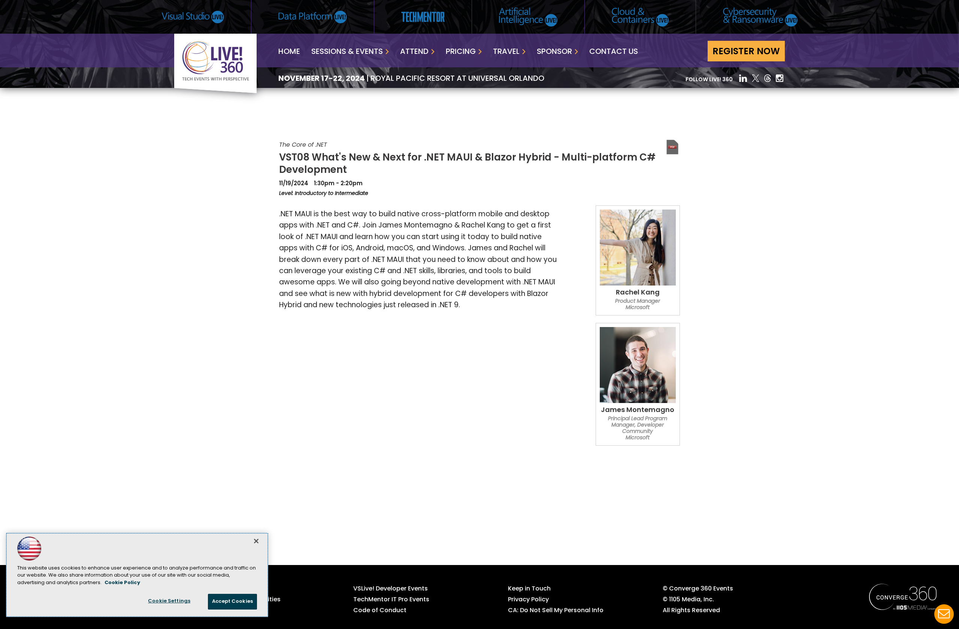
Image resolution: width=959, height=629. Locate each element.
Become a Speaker (227, 611)
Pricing (461, 52)
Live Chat (944, 614)
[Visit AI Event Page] (528, 17)
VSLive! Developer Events (390, 589)
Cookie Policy (122, 582)
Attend (414, 52)
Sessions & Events (347, 52)
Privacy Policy (528, 600)
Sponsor (554, 52)
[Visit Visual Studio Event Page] (192, 17)
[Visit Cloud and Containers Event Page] (640, 17)
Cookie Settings (169, 601)
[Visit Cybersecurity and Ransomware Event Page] (760, 17)
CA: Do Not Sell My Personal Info (555, 611)
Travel (506, 52)
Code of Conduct (379, 611)
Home (289, 52)
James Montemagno (637, 410)
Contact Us (613, 52)
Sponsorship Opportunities (240, 600)
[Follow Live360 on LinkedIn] (743, 78)
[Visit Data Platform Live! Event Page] (312, 17)
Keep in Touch (529, 589)
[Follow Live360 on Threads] (767, 78)
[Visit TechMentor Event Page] (423, 17)
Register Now (746, 52)
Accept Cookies (232, 601)
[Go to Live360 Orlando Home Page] (215, 91)
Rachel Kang (638, 293)
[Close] (256, 541)
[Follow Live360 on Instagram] (780, 78)
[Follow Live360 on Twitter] (755, 78)
